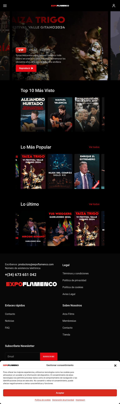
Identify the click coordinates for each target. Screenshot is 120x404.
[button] (115, 365)
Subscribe (49, 357)
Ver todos (94, 147)
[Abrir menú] (6, 5)
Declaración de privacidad (63, 400)
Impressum (80, 400)
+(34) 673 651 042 (20, 274)
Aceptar (60, 392)
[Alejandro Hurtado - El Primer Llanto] (33, 114)
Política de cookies (43, 400)
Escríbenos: (29, 264)
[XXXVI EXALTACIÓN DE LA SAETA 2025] (87, 114)
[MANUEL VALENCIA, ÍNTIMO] (60, 114)
